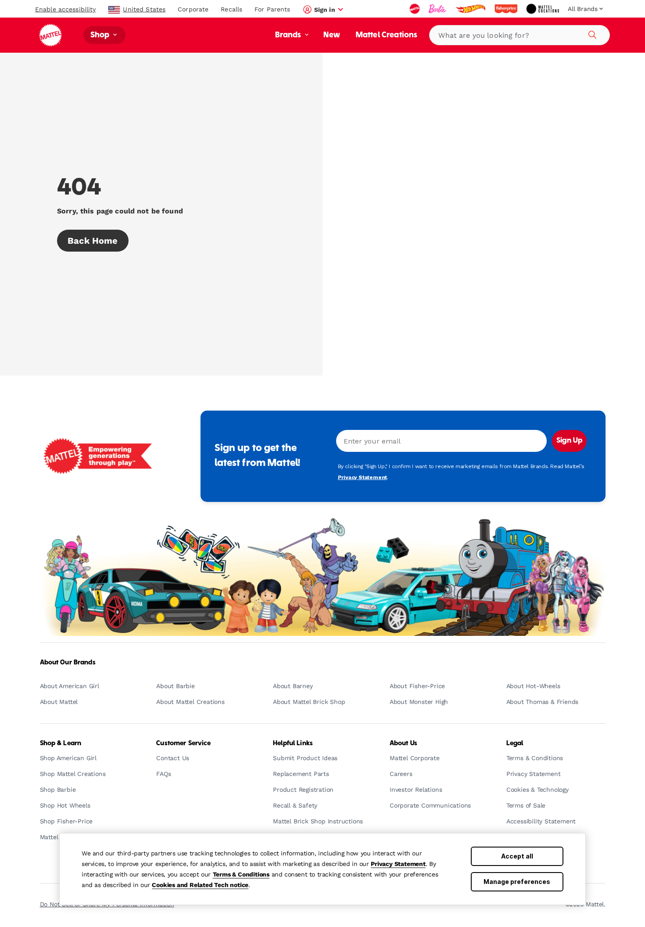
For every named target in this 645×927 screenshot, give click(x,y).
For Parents (272, 9)
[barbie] (438, 9)
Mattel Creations (387, 35)
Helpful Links (293, 743)
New (331, 35)
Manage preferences (517, 881)
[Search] (591, 33)
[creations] (543, 9)
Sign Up (569, 440)
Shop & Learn (61, 743)
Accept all (517, 856)
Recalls (231, 9)
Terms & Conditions (241, 874)
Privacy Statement (398, 863)
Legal (514, 743)
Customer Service (183, 743)
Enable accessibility (65, 9)
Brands (289, 35)
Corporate (193, 9)
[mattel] (415, 9)
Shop (100, 35)
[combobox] (519, 35)
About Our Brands (68, 663)
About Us (403, 743)
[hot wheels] (471, 9)
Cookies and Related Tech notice (200, 884)
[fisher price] (507, 9)
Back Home (93, 240)
